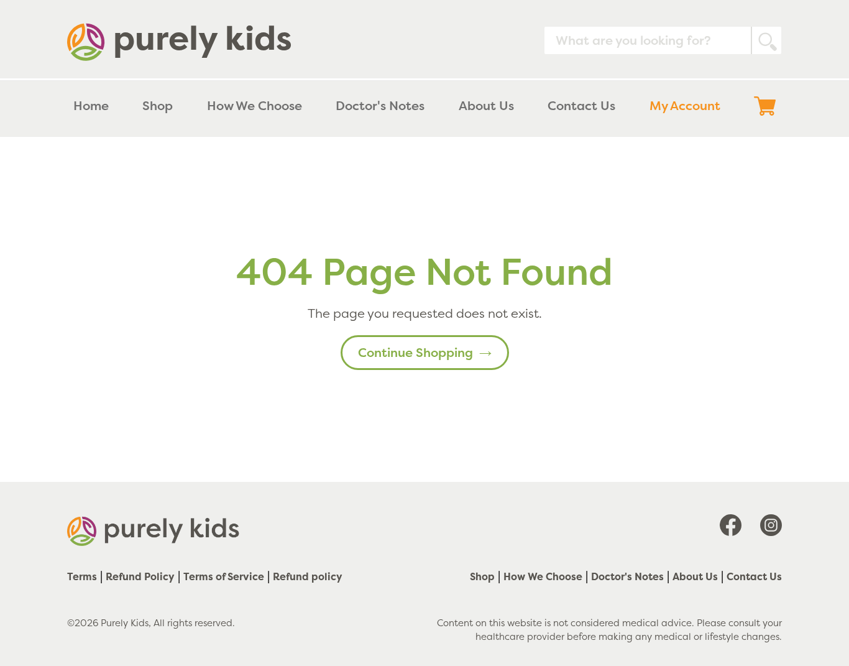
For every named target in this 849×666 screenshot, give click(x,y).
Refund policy (307, 576)
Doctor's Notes (627, 576)
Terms (82, 576)
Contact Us (754, 576)
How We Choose (542, 576)
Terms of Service (223, 576)
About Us (695, 576)
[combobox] (662, 40)
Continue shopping (415, 352)
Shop (482, 576)
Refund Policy (140, 576)
